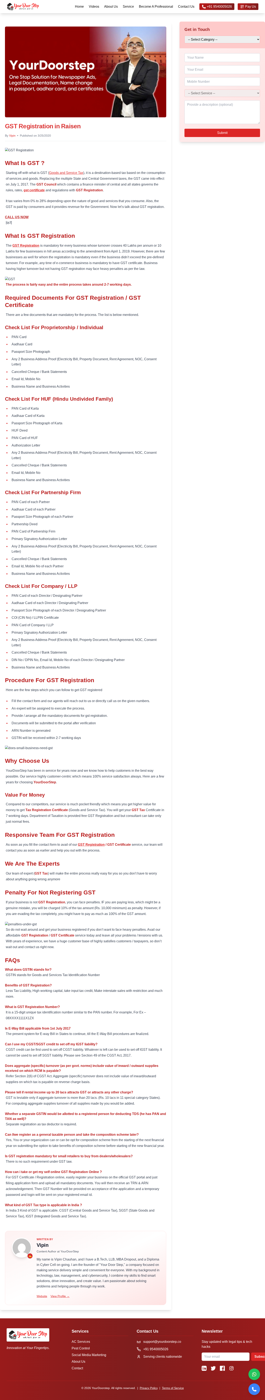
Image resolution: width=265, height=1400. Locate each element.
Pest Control (81, 1348)
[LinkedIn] (204, 1368)
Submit (222, 133)
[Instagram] (231, 1368)
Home (79, 6)
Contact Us (186, 6)
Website (42, 1296)
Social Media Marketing (89, 1355)
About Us (111, 6)
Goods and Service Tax (66, 173)
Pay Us (250, 6)
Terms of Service (173, 1388)
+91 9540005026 (219, 6)
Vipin (12, 135)
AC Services (81, 1341)
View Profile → (60, 1296)
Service (128, 6)
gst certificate (34, 190)
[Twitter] (213, 1368)
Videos (94, 6)
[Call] (254, 1389)
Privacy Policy (149, 1388)
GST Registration (25, 245)
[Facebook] (222, 1368)
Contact (77, 1368)
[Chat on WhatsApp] (254, 1374)
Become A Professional (156, 6)
